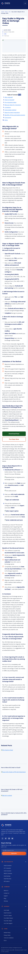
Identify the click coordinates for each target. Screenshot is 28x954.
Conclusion (8, 117)
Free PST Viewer (8, 915)
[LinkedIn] (9, 838)
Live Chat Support (8, 923)
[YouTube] (12, 838)
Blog (5, 898)
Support (6, 895)
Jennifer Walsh (7, 30)
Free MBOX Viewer (8, 918)
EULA (5, 940)
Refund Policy (7, 932)
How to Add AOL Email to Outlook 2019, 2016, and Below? (14, 813)
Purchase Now (14, 439)
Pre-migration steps (10, 102)
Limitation (8, 107)
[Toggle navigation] (25, 3)
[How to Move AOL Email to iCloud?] (14, 756)
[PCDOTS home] (5, 3)
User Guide (6, 910)
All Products (7, 881)
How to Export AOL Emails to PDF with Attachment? (11, 790)
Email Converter (7, 865)
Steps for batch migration (12, 112)
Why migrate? (9, 97)
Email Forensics (7, 913)
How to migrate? (9, 100)
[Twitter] (5, 838)
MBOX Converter (8, 873)
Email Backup (7, 876)
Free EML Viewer (8, 920)
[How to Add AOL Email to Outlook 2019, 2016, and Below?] (14, 802)
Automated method (10, 110)
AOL (5, 33)
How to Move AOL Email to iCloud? (10, 767)
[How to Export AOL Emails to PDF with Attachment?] (14, 778)
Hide (19, 95)
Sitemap (6, 901)
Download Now (14, 434)
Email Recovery (7, 878)
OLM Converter (7, 871)
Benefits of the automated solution (15, 115)
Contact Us (6, 893)
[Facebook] (2, 838)
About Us (6, 890)
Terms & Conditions (9, 937)
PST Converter (7, 868)
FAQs (6, 120)
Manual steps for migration (13, 105)
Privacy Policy (7, 935)
